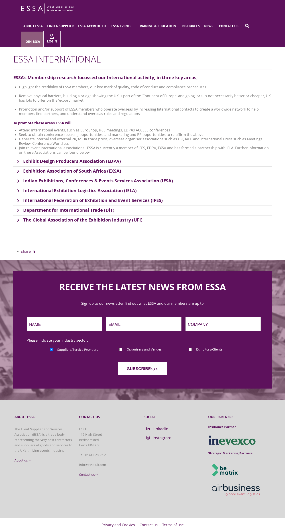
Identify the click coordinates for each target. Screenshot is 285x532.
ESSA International (57, 59)
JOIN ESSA (32, 41)
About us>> (22, 460)
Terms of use (173, 524)
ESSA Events (121, 26)
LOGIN (52, 41)
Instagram (162, 437)
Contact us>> (88, 474)
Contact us (228, 26)
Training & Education (157, 26)
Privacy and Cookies (118, 524)
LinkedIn (160, 428)
